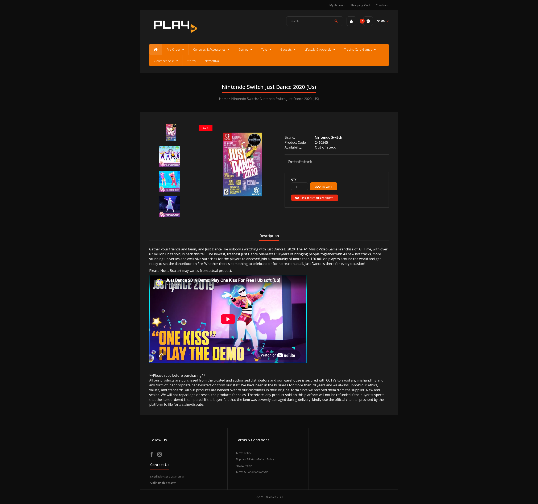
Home (223, 98)
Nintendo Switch (244, 98)
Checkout (382, 5)
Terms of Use (244, 453)
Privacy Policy (244, 465)
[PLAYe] (174, 34)
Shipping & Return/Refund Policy (255, 459)
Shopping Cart (360, 5)
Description (269, 235)
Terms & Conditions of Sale (252, 472)
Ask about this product (317, 198)
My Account (337, 5)
